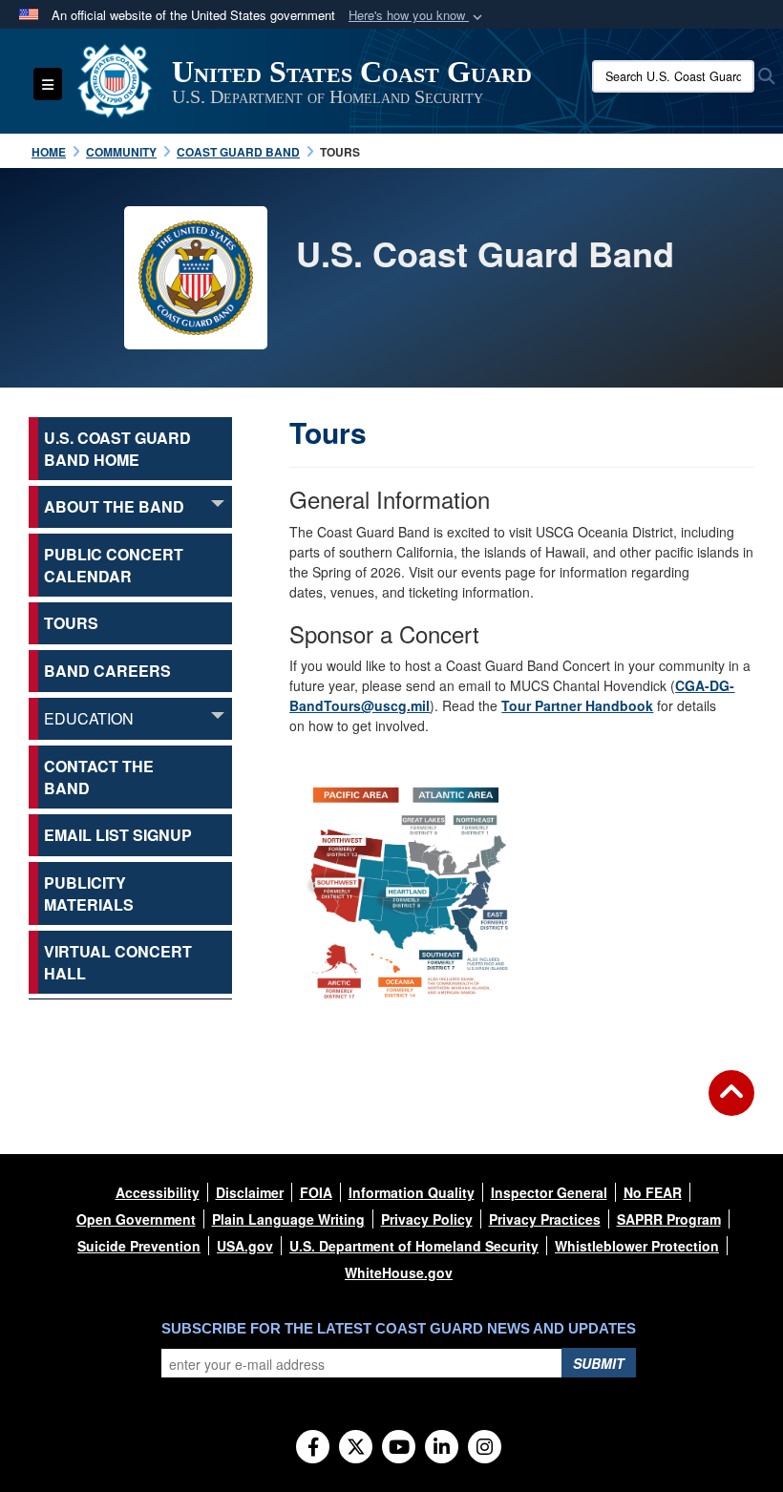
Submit (598, 1363)
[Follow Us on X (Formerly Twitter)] (355, 1448)
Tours (71, 623)
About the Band (114, 506)
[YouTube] (398, 1448)
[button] (417, 16)
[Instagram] (484, 1448)
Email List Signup (118, 835)
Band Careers (107, 671)
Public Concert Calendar (113, 565)
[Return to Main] (731, 1104)
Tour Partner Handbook (577, 705)
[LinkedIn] (441, 1448)
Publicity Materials (89, 893)
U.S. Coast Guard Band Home (117, 449)
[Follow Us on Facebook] (312, 1448)
